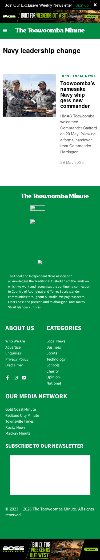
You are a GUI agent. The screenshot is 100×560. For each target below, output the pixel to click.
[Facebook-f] (7, 377)
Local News (84, 76)
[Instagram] (16, 377)
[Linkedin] (24, 377)
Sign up (82, 5)
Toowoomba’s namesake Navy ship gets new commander (77, 94)
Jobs (64, 76)
